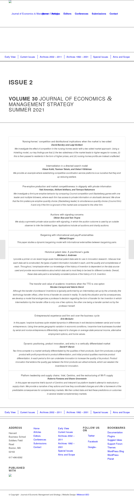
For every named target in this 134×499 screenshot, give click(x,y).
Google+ (92, 447)
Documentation (115, 432)
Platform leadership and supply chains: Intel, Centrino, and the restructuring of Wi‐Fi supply (67, 375)
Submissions (40, 443)
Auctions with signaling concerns (67, 214)
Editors (37, 435)
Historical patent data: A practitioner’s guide (67, 252)
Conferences (40, 439)
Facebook (93, 441)
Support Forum (114, 443)
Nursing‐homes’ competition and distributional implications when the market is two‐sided (67, 141)
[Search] (122, 13)
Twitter (91, 435)
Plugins (111, 436)
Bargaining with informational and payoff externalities (67, 235)
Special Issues (65, 450)
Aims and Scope (66, 454)
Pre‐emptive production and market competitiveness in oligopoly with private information (67, 186)
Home (36, 428)
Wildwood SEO (83, 494)
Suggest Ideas (114, 439)
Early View (63, 428)
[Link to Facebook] (122, 494)
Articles (37, 432)
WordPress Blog (115, 451)
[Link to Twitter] (117, 494)
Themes (111, 447)
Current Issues (65, 432)
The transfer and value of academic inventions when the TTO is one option (67, 283)
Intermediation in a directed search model (67, 165)
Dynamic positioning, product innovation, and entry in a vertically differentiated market (67, 343)
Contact (37, 447)
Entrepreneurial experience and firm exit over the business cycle (67, 315)
